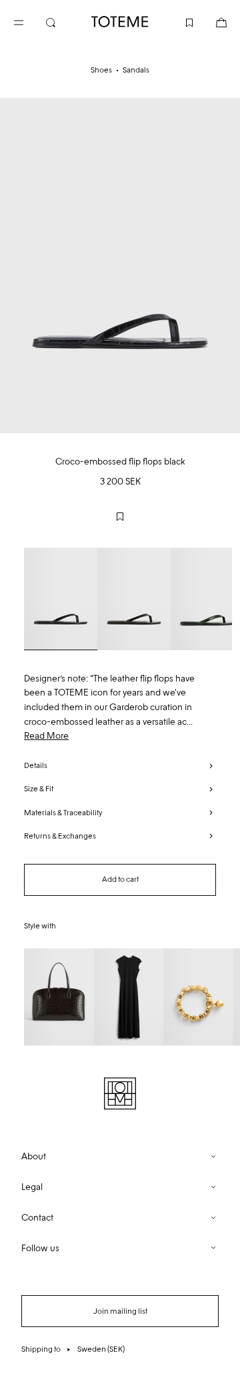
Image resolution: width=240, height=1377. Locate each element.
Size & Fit (38, 788)
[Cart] (211, 21)
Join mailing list (120, 1311)
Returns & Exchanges (60, 836)
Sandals (136, 70)
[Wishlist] (179, 21)
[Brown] (134, 599)
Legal (32, 1187)
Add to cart (120, 879)
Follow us (40, 1248)
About (33, 1156)
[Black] (60, 599)
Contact (37, 1217)
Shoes (101, 70)
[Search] (61, 21)
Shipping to (73, 1349)
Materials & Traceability (63, 812)
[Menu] (29, 21)
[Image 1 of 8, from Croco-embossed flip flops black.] (120, 265)
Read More (46, 735)
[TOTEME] (120, 21)
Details (35, 765)
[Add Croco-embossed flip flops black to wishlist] (120, 516)
